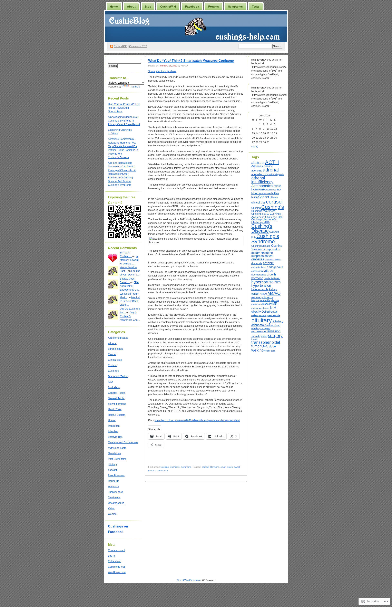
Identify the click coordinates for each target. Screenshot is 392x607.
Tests (255, 6)
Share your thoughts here (162, 71)
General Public (116, 398)
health (277, 278)
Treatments (114, 497)
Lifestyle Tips (115, 437)
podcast (112, 470)
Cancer (112, 354)
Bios (148, 6)
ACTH (272, 162)
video (272, 346)
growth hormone (117, 403)
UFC (264, 346)
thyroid (254, 339)
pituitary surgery (260, 328)
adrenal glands (276, 174)
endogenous (275, 267)
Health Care (114, 409)
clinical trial (258, 202)
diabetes (257, 259)
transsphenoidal (265, 342)
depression (273, 249)
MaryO (274, 293)
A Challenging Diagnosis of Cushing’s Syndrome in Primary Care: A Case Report (124, 121)
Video (111, 508)
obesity (256, 311)
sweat (237, 467)
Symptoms (235, 6)
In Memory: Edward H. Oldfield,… (129, 260)
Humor (112, 420)
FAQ (110, 381)
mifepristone (272, 300)
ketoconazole (259, 289)
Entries (120, 46)
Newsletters (114, 453)
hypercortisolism (266, 282)
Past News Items (117, 459)
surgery (275, 335)
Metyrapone (258, 300)
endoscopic (257, 271)
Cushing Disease (261, 245)
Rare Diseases (116, 475)
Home (114, 6)
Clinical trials (115, 359)
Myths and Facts (117, 448)
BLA (279, 189)
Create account (116, 550)
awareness (270, 189)
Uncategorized (116, 503)
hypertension (261, 285)
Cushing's (113, 370)
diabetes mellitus (273, 259)
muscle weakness (260, 308)
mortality (267, 304)
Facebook (192, 6)
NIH (273, 308)
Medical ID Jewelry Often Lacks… (130, 301)
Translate (135, 86)
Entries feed (114, 561)
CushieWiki (168, 6)
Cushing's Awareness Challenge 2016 (263, 221)
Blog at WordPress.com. (189, 580)
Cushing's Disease (261, 228)
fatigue (268, 270)
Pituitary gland (272, 325)
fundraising (114, 387)
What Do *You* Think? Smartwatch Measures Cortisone (191, 60)
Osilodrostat (269, 311)
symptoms (113, 486)
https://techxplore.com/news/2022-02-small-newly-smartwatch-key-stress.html (197, 420)
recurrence (258, 331)
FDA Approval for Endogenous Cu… (130, 286)
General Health (116, 392)
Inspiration (114, 426)
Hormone (214, 467)
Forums (213, 6)
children (274, 197)
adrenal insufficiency (262, 180)
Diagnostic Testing (118, 376)
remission (273, 331)
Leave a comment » (158, 470)
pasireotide (273, 315)
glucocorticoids (258, 274)
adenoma (256, 170)
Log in (111, 555)
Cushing (112, 365)
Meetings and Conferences (123, 442)
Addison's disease (118, 337)
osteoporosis (258, 315)
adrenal (112, 343)
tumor (256, 346)
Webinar (112, 514)
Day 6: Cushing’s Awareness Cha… (130, 316)
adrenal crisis (115, 348)
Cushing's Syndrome (265, 238)
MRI (275, 303)
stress (264, 336)
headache (269, 278)
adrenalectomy (260, 174)
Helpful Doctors (116, 415)
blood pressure (261, 193)
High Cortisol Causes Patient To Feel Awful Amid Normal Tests (124, 108)
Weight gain (269, 350)
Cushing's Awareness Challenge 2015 (267, 215)
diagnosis (256, 263)
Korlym (263, 294)
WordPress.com (117, 572)
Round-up (113, 481)
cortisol (205, 467)
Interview (113, 431)
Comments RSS (138, 46)
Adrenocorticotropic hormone (266, 187)
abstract (257, 163)
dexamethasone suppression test (262, 254)
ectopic (268, 263)
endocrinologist (258, 267)
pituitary (112, 464)
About (131, 6)
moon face (256, 304)
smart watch (226, 467)
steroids (255, 336)
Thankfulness (115, 492)
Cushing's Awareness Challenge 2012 (263, 212)
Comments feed (117, 566)
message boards (262, 297)
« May (254, 146)
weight (257, 350)
